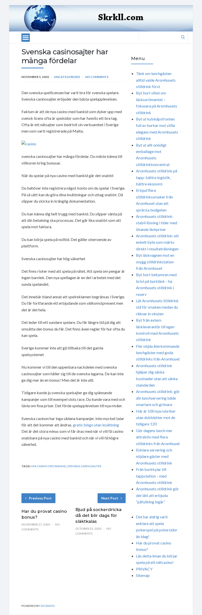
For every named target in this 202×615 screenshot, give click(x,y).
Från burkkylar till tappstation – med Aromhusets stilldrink (154, 476)
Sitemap (143, 575)
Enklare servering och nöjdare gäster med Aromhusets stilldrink (154, 456)
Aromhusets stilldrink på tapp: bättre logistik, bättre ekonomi (156, 177)
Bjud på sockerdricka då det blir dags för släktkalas (98, 515)
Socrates (47, 606)
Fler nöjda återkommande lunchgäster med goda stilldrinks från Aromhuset (158, 352)
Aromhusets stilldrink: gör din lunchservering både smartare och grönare (158, 398)
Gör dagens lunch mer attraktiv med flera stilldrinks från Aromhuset (158, 437)
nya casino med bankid (48, 466)
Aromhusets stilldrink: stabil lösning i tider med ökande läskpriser (156, 223)
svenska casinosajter (84, 466)
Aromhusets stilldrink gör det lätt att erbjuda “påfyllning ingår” (157, 495)
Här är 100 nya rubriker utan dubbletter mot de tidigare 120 (156, 417)
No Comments (96, 77)
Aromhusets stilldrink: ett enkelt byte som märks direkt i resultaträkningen (157, 242)
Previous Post (40, 498)
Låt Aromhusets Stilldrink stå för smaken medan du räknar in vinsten (157, 307)
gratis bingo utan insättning (96, 424)
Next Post (109, 498)
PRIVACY (144, 569)
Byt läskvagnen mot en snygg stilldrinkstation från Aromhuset (155, 261)
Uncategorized (67, 77)
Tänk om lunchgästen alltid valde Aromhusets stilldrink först (156, 80)
